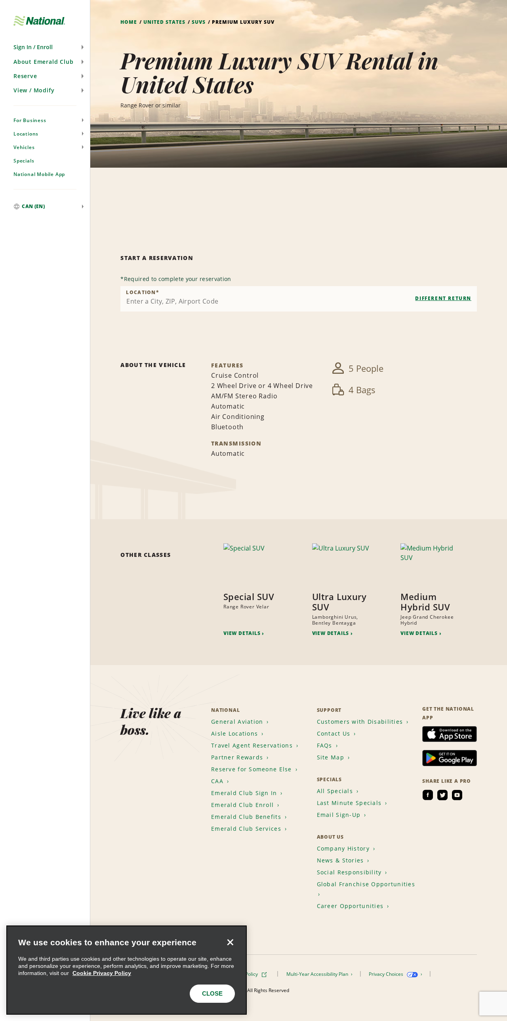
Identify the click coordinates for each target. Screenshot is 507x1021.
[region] (126, 970)
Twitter (442, 795)
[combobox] (298, 299)
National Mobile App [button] (39, 174)
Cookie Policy (244, 974)
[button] (45, 47)
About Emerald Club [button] (43, 61)
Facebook (427, 795)
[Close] (230, 942)
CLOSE (212, 993)
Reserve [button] (25, 76)
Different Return (443, 298)
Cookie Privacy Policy (101, 973)
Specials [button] (23, 160)
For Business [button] (29, 120)
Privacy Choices (386, 974)
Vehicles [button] (23, 147)
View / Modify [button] (33, 90)
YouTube (457, 795)
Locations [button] (25, 133)
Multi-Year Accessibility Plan (317, 974)
